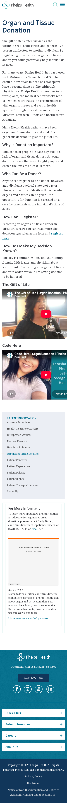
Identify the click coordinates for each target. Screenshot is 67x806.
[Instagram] (28, 689)
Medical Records (17, 441)
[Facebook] (17, 689)
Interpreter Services (19, 435)
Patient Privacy (16, 472)
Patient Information (21, 418)
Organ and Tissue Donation (23, 453)
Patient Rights (15, 479)
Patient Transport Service (22, 485)
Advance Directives (18, 422)
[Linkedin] (50, 689)
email (34, 529)
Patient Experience (18, 466)
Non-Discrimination (19, 447)
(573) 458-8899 (46, 666)
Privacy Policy (33, 776)
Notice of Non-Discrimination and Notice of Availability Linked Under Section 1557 (33, 792)
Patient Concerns (17, 460)
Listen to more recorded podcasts (28, 618)
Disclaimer (33, 783)
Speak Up (12, 491)
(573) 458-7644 (18, 529)
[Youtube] (39, 689)
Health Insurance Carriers (22, 428)
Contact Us (33, 677)
